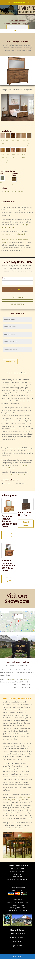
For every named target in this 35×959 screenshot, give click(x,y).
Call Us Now (16, 297)
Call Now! (18, 956)
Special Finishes (17, 946)
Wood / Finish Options (17, 933)
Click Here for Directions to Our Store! (17, 23)
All (1, 183)
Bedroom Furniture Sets (25, 45)
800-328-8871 (24, 679)
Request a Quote (17, 289)
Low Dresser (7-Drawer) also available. (14, 234)
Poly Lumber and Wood (17, 937)
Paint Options (17, 941)
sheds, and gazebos (17, 799)
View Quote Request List (16, 2)
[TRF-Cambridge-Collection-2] (17, 120)
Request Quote (9, 535)
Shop (9, 45)
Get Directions (16, 304)
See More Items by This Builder (14, 191)
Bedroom (14, 45)
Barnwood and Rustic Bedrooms (13, 48)
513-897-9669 (11, 679)
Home (5, 45)
